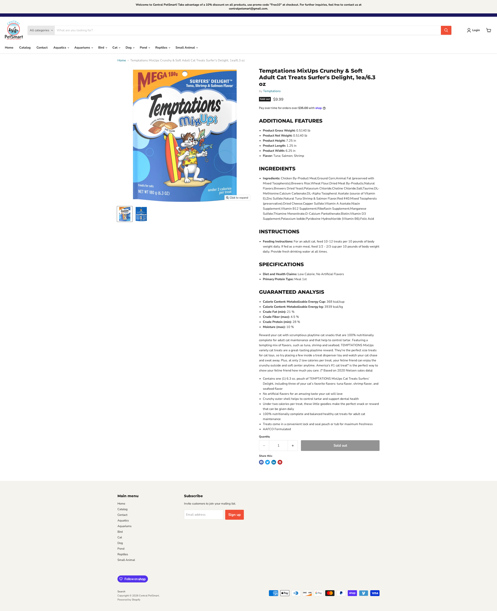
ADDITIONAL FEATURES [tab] (290, 121)
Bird (101, 47)
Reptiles (161, 47)
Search (121, 591)
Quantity (264, 436)
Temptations (272, 91)
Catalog (25, 47)
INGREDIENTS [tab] (277, 169)
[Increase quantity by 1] (293, 445)
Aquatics (60, 47)
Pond (144, 47)
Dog (129, 47)
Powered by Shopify (128, 599)
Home (9, 47)
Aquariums (82, 47)
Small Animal (186, 47)
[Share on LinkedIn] (273, 462)
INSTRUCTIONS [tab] (279, 231)
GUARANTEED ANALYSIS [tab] (291, 292)
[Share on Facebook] (261, 462)
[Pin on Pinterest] (280, 462)
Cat (115, 47)
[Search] (446, 30)
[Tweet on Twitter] (267, 462)
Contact (42, 47)
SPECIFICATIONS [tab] (281, 264)
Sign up (234, 514)
